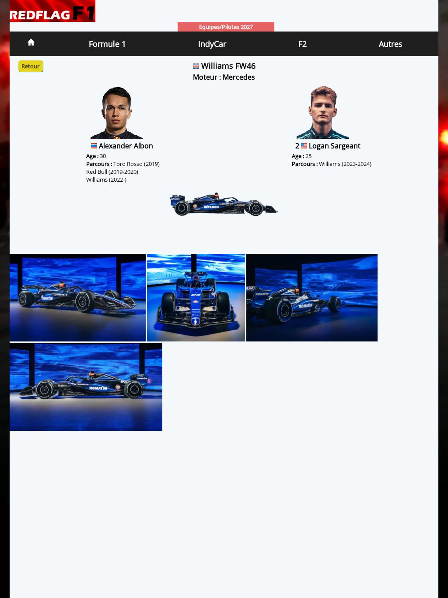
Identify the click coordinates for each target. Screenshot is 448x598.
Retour (30, 66)
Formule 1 (107, 44)
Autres (390, 44)
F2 (302, 44)
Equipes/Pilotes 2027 (226, 27)
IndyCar (212, 44)
